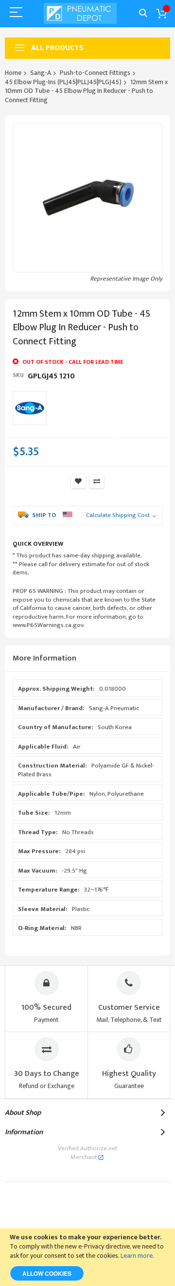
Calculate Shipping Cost (118, 515)
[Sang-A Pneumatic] (30, 408)
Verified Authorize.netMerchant (87, 1152)
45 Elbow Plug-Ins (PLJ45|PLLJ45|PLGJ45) (63, 82)
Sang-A (40, 72)
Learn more (137, 1255)
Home (13, 72)
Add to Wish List (78, 481)
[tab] (87, 658)
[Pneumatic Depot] (80, 13)
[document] (87, 1257)
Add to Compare (96, 481)
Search (143, 13)
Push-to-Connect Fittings (95, 72)
